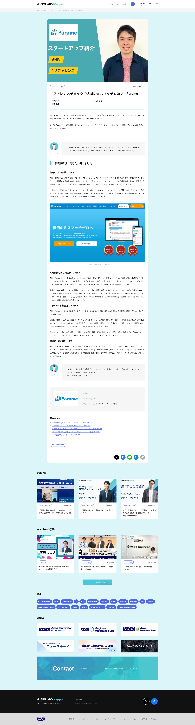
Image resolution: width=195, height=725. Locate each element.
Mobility (84, 607)
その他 (56, 601)
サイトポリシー (96, 719)
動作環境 (144, 719)
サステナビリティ (63, 607)
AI (76, 601)
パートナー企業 (67, 601)
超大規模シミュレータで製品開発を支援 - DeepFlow (71, 425)
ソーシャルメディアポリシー (130, 719)
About (156, 3)
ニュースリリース (83, 719)
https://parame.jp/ (87, 398)
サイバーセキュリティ (97, 607)
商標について (154, 719)
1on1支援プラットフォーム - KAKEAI (66, 435)
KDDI (82, 601)
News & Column (86, 704)
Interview (43, 10)
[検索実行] (133, 4)
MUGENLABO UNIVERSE (46, 607)
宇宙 (142, 601)
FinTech (75, 607)
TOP (38, 10)
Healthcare (133, 601)
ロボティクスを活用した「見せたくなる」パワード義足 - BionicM (76, 432)
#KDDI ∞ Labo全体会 (58, 445)
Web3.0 (113, 601)
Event (95, 704)
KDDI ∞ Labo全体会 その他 (127, 607)
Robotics (150, 601)
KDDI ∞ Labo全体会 (57, 87)
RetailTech (111, 607)
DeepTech (104, 601)
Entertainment (92, 601)
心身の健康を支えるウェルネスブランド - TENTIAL (71, 422)
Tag (149, 3)
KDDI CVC (123, 601)
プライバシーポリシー (111, 719)
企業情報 (71, 719)
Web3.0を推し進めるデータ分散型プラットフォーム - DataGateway (77, 429)
